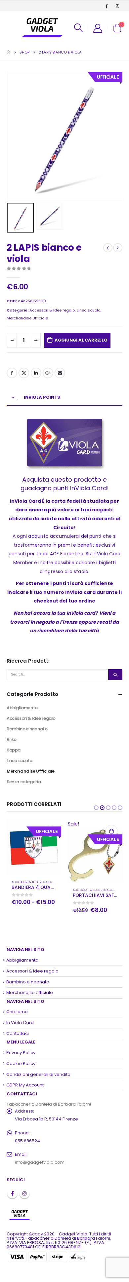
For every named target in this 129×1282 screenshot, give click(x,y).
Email (60, 373)
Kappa (14, 750)
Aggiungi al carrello (81, 340)
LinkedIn (36, 373)
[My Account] (97, 27)
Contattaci (17, 1033)
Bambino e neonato (27, 729)
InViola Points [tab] (42, 397)
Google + (48, 373)
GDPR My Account (25, 1085)
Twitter (24, 373)
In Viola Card (20, 1022)
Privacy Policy (20, 1052)
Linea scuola (89, 310)
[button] (96, 808)
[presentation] (15, 136)
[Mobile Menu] (12, 27)
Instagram (24, 1193)
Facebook (12, 373)
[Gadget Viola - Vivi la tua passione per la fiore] (42, 28)
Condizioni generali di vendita (38, 1074)
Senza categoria (24, 782)
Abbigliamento (22, 708)
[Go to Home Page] (8, 52)
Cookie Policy (20, 1063)
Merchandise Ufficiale (27, 318)
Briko (12, 739)
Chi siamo (17, 1011)
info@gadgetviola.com (39, 1162)
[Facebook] (106, 6)
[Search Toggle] (78, 27)
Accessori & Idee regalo (52, 310)
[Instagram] (117, 6)
